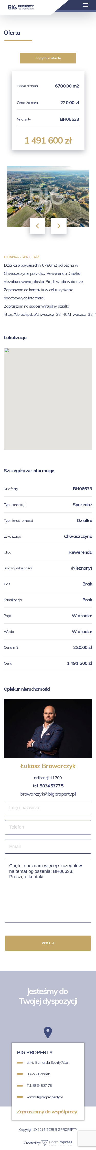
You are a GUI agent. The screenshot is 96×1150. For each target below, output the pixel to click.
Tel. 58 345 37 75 (39, 1085)
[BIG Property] (21, 7)
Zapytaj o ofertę (48, 58)
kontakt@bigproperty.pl (44, 1097)
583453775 (51, 786)
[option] (48, 196)
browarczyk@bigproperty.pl (48, 794)
